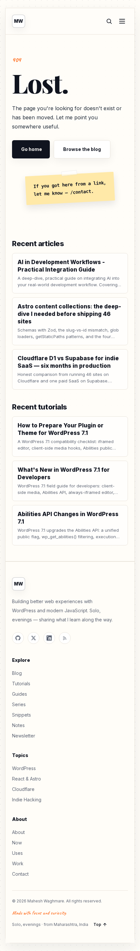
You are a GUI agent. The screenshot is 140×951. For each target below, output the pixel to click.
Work (17, 863)
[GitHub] (18, 638)
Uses (17, 853)
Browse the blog (82, 149)
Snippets (21, 715)
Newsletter (23, 735)
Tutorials (21, 683)
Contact (20, 874)
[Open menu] (122, 21)
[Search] (109, 21)
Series (19, 704)
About (18, 832)
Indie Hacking (26, 799)
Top (97, 924)
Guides (19, 694)
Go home (31, 149)
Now (17, 842)
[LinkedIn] (49, 638)
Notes (18, 725)
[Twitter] (33, 638)
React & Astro (26, 778)
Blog (17, 673)
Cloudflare (23, 789)
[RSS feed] (65, 638)
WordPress (24, 768)
